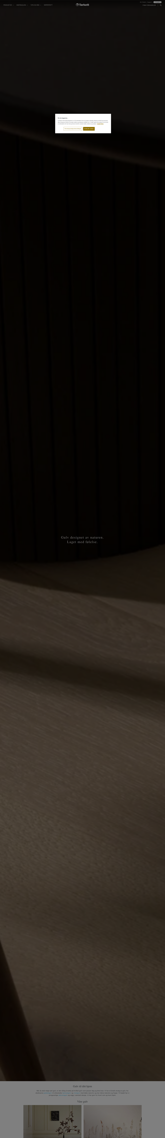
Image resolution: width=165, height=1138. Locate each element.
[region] (83, 123)
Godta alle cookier (89, 128)
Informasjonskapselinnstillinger (73, 128)
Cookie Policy (100, 124)
